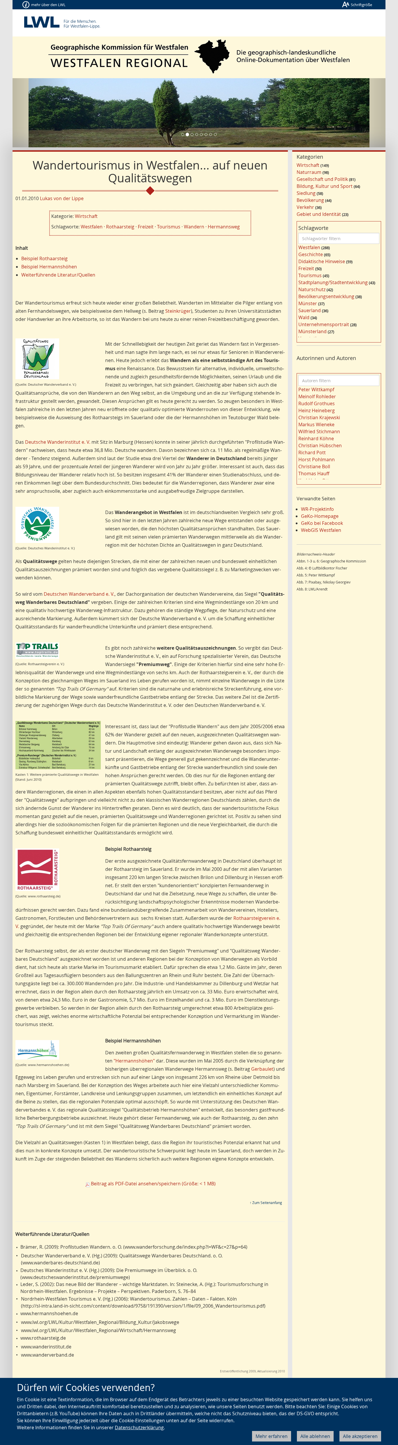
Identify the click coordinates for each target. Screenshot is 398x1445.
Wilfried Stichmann (319, 431)
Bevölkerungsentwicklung (326, 296)
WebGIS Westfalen (321, 530)
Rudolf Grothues (316, 403)
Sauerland (309, 310)
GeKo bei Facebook (322, 523)
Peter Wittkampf (316, 389)
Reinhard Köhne (316, 438)
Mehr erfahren (272, 1436)
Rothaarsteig (120, 226)
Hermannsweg (224, 226)
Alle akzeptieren (360, 1436)
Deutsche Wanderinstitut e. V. (57, 442)
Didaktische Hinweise (321, 261)
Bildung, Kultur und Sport (325, 186)
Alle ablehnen (315, 1436)
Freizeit (146, 226)
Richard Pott (312, 452)
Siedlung (306, 193)
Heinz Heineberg (316, 410)
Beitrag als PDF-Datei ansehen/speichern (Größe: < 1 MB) (153, 1183)
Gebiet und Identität (319, 214)
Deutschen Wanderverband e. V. (79, 594)
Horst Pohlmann (316, 459)
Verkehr (305, 207)
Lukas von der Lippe (62, 198)
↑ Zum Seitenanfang (266, 1202)
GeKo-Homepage (320, 516)
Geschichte (310, 254)
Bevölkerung (310, 200)
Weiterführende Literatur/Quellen (58, 275)
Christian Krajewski (319, 417)
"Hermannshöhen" (134, 1061)
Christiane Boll (314, 466)
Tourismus (168, 226)
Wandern (194, 226)
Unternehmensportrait (323, 324)
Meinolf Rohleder (317, 396)
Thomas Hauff (313, 473)
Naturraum (309, 172)
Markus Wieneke (316, 424)
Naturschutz (311, 289)
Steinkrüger (178, 311)
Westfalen (92, 226)
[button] (40, 112)
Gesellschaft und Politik (322, 179)
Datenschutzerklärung (139, 1427)
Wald (303, 317)
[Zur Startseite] (199, 56)
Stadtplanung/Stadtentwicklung (333, 282)
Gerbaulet (262, 1069)
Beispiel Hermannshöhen (49, 266)
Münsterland (312, 331)
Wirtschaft (86, 216)
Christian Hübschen (320, 445)
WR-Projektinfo (317, 509)
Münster (307, 303)
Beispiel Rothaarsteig (44, 258)
